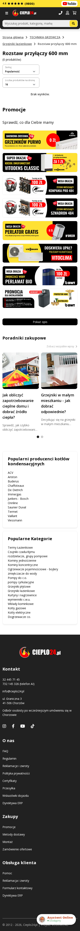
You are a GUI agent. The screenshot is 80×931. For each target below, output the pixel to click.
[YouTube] (22, 726)
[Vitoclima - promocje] (40, 253)
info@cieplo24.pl (13, 691)
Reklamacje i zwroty (15, 766)
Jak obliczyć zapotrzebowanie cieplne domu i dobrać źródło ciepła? (18, 406)
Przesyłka (8, 788)
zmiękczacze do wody (22, 573)
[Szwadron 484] (40, 208)
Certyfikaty (9, 781)
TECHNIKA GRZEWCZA (45, 37)
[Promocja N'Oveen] (40, 230)
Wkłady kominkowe (21, 604)
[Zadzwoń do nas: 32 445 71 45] (60, 13)
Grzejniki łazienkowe (17, 44)
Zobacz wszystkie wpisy (61, 346)
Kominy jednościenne (22, 560)
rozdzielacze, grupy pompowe (28, 556)
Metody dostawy (13, 834)
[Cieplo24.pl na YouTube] (69, 3)
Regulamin (9, 758)
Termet (13, 512)
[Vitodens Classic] (40, 162)
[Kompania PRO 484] (40, 185)
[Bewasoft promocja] (40, 298)
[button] (67, 13)
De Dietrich (15, 490)
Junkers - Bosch (18, 499)
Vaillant (12, 516)
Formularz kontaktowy (17, 888)
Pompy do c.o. (17, 578)
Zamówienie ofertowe (17, 849)
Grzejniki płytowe (19, 586)
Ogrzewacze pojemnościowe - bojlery (33, 569)
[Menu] (7, 13)
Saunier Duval (17, 507)
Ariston (12, 477)
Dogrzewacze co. (19, 617)
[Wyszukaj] (73, 23)
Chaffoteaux (16, 486)
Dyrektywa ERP (12, 803)
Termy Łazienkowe (20, 547)
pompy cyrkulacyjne (21, 582)
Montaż (7, 842)
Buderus (13, 481)
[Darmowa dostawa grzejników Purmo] (40, 139)
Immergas (14, 494)
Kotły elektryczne (19, 612)
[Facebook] (13, 726)
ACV (10, 473)
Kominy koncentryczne (23, 565)
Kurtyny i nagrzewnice (22, 595)
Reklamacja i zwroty (15, 881)
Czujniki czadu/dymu (21, 552)
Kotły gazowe (17, 608)
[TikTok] (32, 726)
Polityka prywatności (16, 773)
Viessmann (15, 520)
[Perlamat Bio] (40, 275)
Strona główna (13, 37)
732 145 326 (10, 684)
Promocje (9, 827)
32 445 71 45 (11, 679)
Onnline (13, 503)
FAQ (5, 751)
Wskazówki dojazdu (15, 796)
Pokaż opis (40, 322)
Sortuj (8, 67)
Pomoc (7, 873)
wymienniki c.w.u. (19, 599)
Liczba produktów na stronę (20, 80)
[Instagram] (4, 726)
